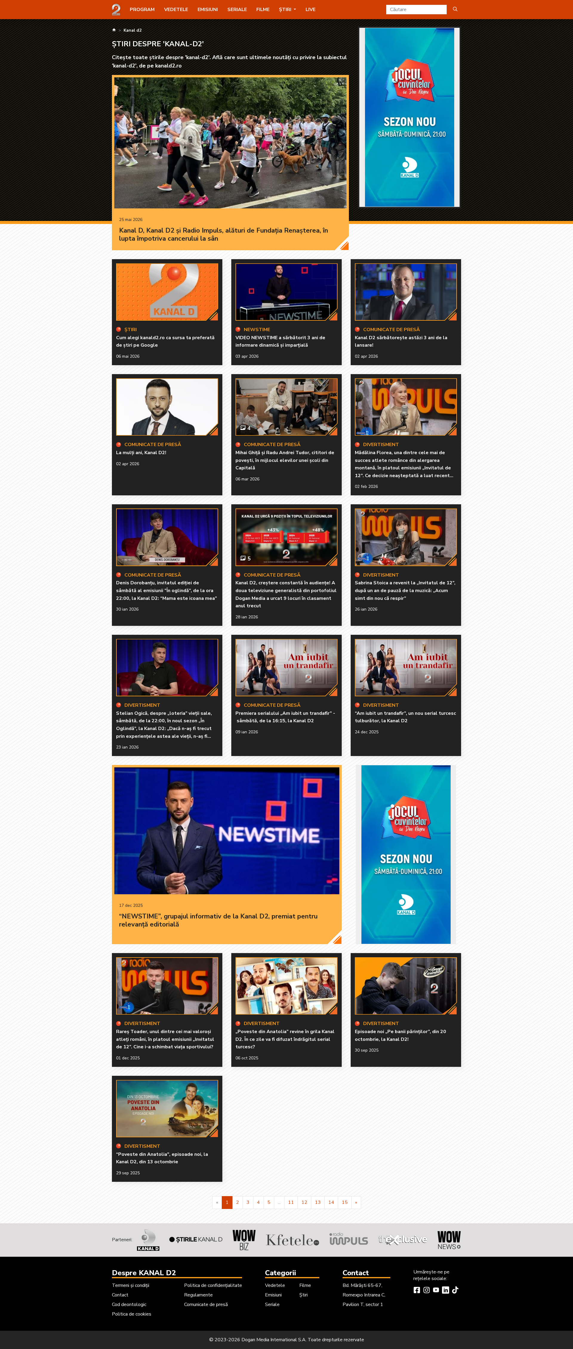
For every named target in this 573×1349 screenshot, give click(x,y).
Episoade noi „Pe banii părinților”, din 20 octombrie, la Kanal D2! (400, 1035)
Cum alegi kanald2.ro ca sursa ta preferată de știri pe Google (165, 341)
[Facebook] (416, 1291)
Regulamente (198, 1295)
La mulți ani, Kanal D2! (141, 452)
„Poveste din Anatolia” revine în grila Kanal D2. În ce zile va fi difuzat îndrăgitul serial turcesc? (285, 1039)
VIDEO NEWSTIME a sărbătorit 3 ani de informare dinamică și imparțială (280, 341)
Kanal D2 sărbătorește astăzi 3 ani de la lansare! (401, 341)
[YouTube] (436, 1291)
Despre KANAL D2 (144, 1273)
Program (142, 9)
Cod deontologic (129, 1304)
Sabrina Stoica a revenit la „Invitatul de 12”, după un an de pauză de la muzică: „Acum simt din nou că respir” (405, 590)
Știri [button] (285, 9)
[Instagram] (426, 1291)
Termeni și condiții (130, 1285)
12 (304, 1202)
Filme (262, 9)
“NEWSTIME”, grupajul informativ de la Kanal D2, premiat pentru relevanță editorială (218, 920)
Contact (120, 1295)
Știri (303, 1295)
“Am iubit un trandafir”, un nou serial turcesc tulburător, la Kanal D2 (405, 717)
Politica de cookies (131, 1314)
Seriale (237, 9)
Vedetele (176, 9)
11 (291, 1202)
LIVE (310, 9)
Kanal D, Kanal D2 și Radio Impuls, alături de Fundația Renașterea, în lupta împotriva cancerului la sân (223, 234)
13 (318, 1202)
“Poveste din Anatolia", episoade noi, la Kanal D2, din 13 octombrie (162, 1158)
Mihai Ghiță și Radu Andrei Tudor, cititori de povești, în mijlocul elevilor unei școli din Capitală (284, 460)
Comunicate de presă (206, 1304)
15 (345, 1202)
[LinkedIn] (445, 1291)
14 (331, 1202)
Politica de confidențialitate (213, 1285)
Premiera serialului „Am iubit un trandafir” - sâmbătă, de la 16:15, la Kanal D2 (285, 717)
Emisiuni (208, 9)
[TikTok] (455, 1291)
